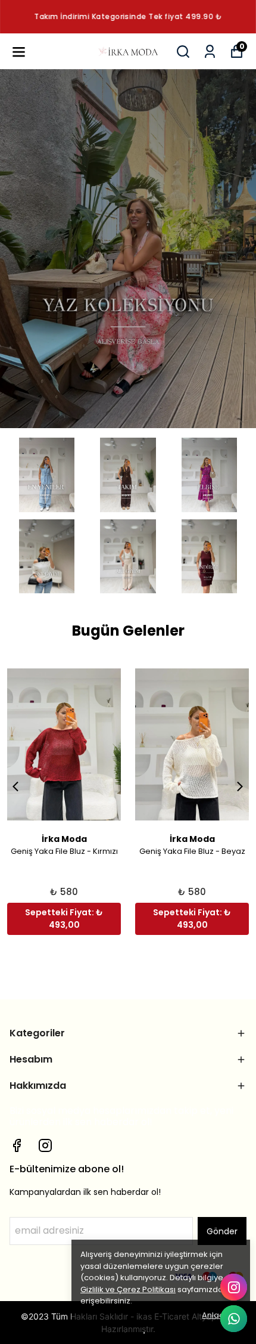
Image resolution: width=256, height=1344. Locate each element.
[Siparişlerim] (209, 51)
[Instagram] (45, 1145)
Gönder (222, 1231)
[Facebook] (17, 1145)
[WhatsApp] (233, 1318)
